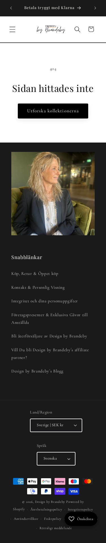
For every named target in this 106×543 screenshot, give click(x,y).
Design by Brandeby (50, 502)
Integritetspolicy (80, 509)
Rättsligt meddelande (56, 528)
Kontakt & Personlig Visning (38, 287)
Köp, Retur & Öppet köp (35, 273)
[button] (12, 29)
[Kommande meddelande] (95, 8)
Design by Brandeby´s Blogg (37, 371)
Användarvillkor (26, 519)
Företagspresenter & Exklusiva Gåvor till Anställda (49, 318)
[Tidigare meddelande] (11, 8)
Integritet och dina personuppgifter (44, 300)
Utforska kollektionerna (53, 111)
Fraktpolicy (52, 519)
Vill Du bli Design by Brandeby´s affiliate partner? (50, 353)
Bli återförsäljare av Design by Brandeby (49, 336)
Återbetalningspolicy (46, 509)
